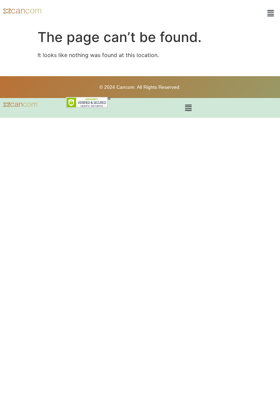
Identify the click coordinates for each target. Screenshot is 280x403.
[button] (271, 13)
